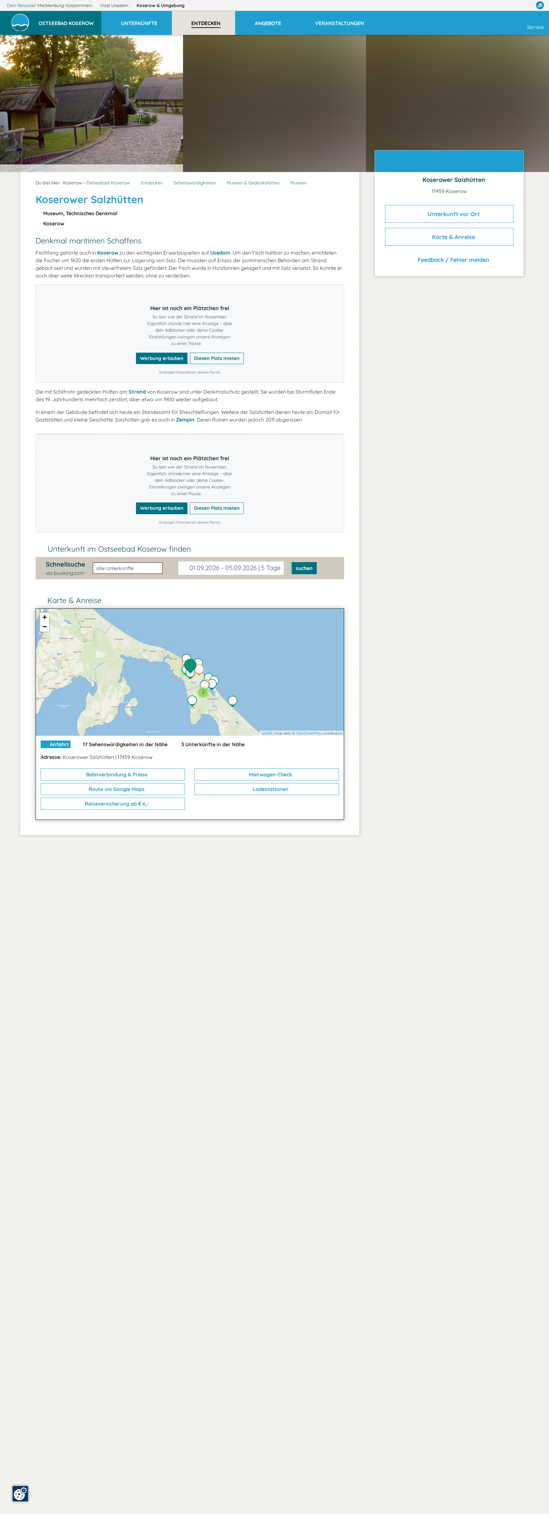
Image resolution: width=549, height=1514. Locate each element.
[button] (69, 20)
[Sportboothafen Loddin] (194, 702)
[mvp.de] (540, 5)
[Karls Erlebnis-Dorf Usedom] (192, 674)
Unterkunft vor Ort (453, 214)
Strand (137, 391)
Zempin (185, 419)
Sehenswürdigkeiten (194, 183)
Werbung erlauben (161, 358)
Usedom (220, 252)
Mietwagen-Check (269, 774)
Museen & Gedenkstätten (253, 183)
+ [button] (45, 617)
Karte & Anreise (452, 237)
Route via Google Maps (116, 789)
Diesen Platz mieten (217, 358)
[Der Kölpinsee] (213, 685)
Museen (298, 183)
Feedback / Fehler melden (452, 259)
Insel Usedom (115, 5)
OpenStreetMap (309, 733)
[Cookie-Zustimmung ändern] (20, 1493)
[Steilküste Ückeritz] (234, 702)
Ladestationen (269, 789)
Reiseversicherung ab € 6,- (116, 803)
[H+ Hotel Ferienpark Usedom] (201, 671)
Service (535, 27)
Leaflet (266, 733)
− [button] (45, 627)
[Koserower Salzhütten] (192, 666)
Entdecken (152, 183)
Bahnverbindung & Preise (116, 774)
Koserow (161, 5)
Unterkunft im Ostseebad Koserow (119, 549)
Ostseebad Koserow (108, 183)
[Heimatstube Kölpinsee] (206, 686)
